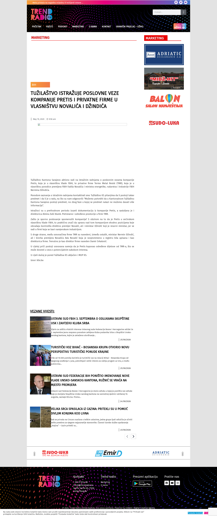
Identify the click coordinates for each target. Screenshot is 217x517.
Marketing (78, 26)
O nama (93, 26)
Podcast (62, 26)
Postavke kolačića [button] (195, 513)
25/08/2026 (125, 339)
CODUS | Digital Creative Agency (140, 508)
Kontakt (106, 26)
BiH (34, 84)
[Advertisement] (82, 60)
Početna (36, 26)
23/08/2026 (125, 430)
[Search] (183, 12)
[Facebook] (176, 2)
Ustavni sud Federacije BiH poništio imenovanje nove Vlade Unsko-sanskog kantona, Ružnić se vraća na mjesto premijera (90, 380)
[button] (34, 453)
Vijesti (49, 26)
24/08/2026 (125, 401)
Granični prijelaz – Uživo (129, 26)
